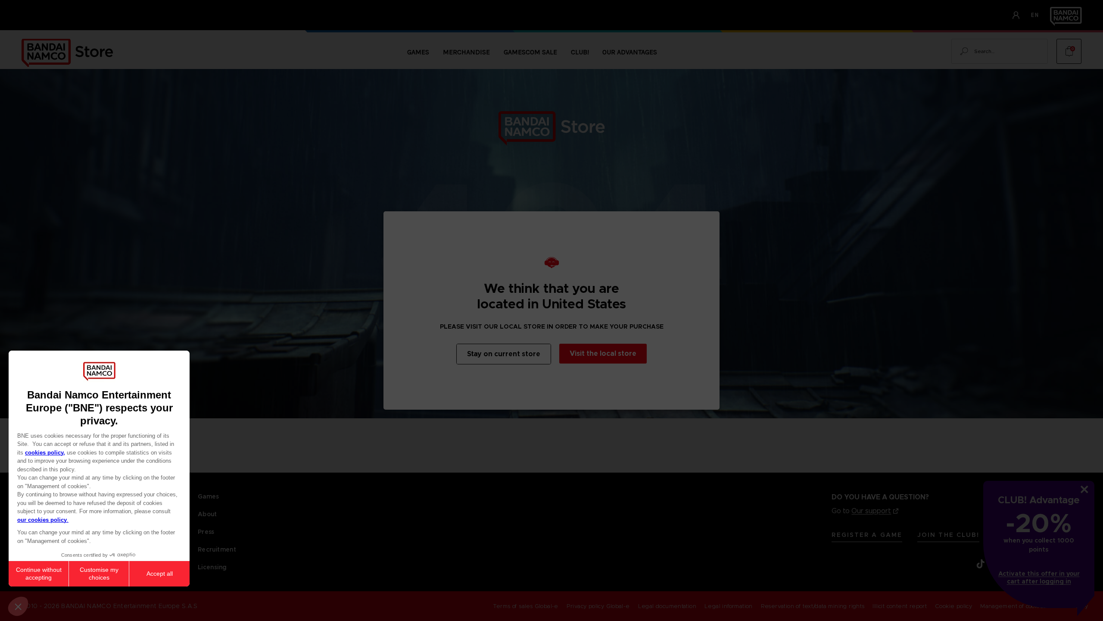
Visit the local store (603, 353)
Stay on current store (503, 353)
